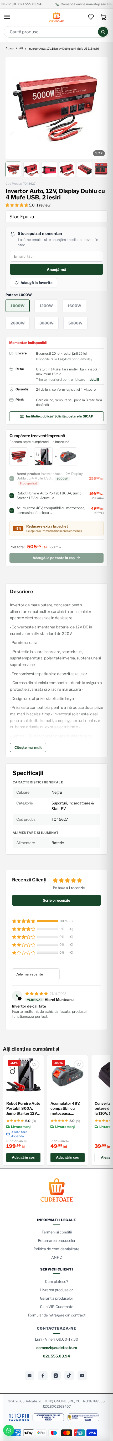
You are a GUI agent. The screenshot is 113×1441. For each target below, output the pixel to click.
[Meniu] (7, 17)
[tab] (13, 169)
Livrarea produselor (56, 1290)
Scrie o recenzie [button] (56, 900)
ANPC (56, 1257)
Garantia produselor (56, 1298)
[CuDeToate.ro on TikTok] (69, 1375)
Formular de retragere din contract (56, 1315)
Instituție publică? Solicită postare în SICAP (59, 416)
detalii (94, 379)
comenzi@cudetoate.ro (56, 1347)
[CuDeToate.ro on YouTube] (82, 1375)
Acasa (10, 48)
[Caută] (103, 32)
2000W (18, 323)
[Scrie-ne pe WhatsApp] (8, 1430)
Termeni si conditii (57, 1232)
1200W (46, 305)
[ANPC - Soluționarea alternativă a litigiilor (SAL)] (83, 1417)
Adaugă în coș (23, 1157)
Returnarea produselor (56, 1240)
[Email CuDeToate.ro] (29, 1375)
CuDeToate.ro (30, 1401)
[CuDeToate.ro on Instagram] (56, 1375)
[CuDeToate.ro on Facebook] (43, 1375)
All (21, 48)
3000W (46, 323)
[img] (37, 993)
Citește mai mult (28, 747)
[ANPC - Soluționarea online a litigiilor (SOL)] (48, 1417)
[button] (17, 205)
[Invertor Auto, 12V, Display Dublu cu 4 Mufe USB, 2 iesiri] (57, 108)
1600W (74, 305)
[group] (57, 108)
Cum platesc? (56, 1281)
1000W (18, 305)
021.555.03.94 (56, 1356)
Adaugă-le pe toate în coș (54, 558)
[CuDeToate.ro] (56, 17)
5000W (75, 323)
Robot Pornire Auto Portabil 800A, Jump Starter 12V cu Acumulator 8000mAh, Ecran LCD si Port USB (23, 1108)
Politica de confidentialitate (56, 1249)
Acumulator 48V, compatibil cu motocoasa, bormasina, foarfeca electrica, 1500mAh (66, 1108)
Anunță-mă (56, 269)
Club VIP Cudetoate (56, 1306)
